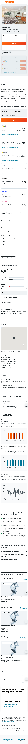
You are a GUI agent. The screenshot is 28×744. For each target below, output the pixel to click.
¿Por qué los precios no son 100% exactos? (13, 730)
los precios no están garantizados (8, 721)
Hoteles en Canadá (20, 739)
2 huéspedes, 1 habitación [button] (9, 39)
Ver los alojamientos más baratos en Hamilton (21, 607)
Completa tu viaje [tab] (7, 696)
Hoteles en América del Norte (8, 739)
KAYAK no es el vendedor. (8, 725)
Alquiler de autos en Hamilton (10, 704)
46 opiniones (15, 29)
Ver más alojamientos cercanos (22, 578)
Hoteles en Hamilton (8, 706)
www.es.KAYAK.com (11, 738)
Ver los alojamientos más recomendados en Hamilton (21, 637)
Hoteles (17, 738)
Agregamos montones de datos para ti (11, 728)
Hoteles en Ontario (6, 740)
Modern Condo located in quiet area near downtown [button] (13, 596)
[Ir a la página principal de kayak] (9, 2)
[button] (2, 2)
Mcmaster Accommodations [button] (8, 625)
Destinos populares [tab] (19, 696)
